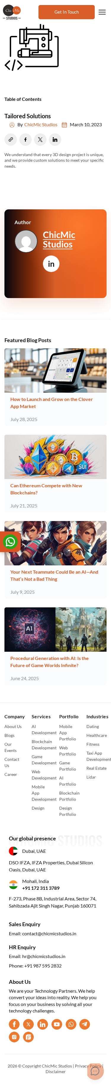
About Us (13, 726)
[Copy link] (10, 139)
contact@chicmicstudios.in (49, 933)
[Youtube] (57, 1024)
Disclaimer (56, 1071)
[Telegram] (84, 1024)
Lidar (91, 776)
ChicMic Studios (40, 124)
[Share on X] (40, 139)
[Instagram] (14, 1037)
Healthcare (96, 735)
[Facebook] (14, 1024)
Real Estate (96, 768)
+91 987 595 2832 (43, 965)
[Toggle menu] (102, 12)
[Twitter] (28, 1024)
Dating (92, 726)
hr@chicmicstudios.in (43, 956)
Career (10, 774)
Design (38, 808)
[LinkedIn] (42, 1024)
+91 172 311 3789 (40, 888)
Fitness (92, 744)
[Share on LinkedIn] (55, 139)
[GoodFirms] (28, 1037)
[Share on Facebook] (25, 139)
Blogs (9, 735)
